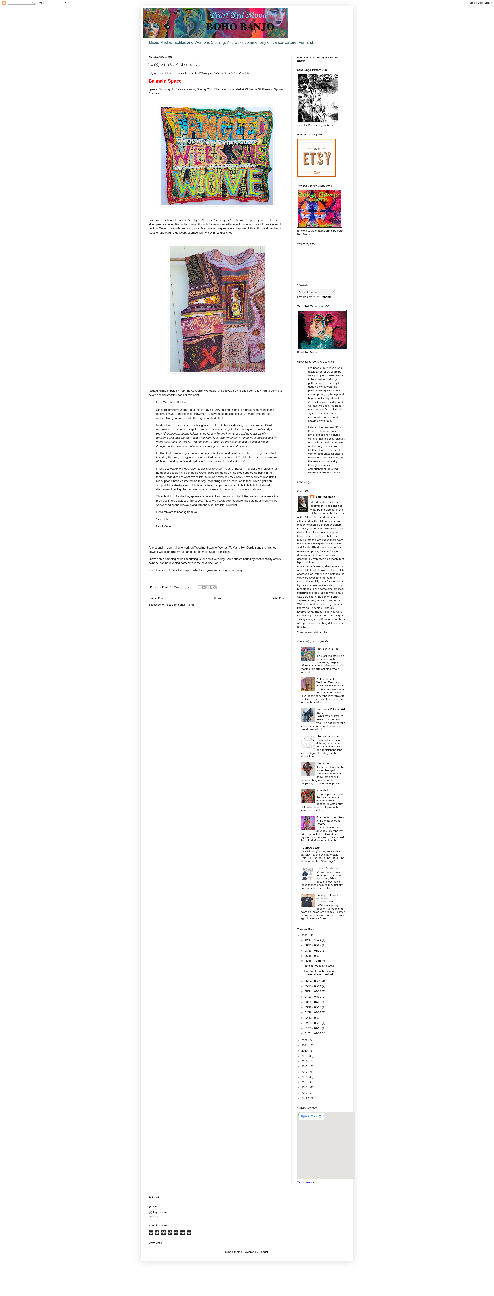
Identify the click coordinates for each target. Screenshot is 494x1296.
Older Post (278, 598)
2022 (304, 1040)
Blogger (263, 1251)
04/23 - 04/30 (313, 996)
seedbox (150, 1216)
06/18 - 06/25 (313, 955)
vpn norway (155, 1216)
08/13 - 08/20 (313, 950)
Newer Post (157, 598)
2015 (304, 1077)
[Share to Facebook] (211, 587)
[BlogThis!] (204, 587)
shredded (322, 790)
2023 (304, 935)
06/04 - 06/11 (313, 980)
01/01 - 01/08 (313, 1033)
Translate (326, 296)
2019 (304, 1056)
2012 (304, 1092)
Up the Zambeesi (327, 868)
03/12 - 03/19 (313, 1007)
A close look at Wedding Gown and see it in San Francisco (330, 682)
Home (217, 598)
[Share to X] (207, 587)
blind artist (322, 763)
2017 (304, 1066)
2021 (304, 1045)
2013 (304, 1087)
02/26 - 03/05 (313, 1012)
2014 (304, 1082)
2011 (304, 1098)
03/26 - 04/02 (313, 1001)
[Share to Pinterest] (215, 587)
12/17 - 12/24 (313, 940)
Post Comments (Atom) (179, 604)
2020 (304, 1050)
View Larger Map (306, 1182)
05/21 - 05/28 (313, 991)
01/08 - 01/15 (313, 1028)
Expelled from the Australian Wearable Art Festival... (321, 972)
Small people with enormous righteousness (327, 898)
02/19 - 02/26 (313, 1017)
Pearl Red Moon (324, 496)
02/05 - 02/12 (313, 1023)
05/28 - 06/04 (313, 986)
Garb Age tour (311, 847)
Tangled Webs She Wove (319, 965)
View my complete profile (312, 631)
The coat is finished (328, 736)
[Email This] (200, 587)
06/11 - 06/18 (313, 961)
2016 (304, 1071)
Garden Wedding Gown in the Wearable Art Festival (330, 820)
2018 (304, 1061)
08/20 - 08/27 (313, 945)
